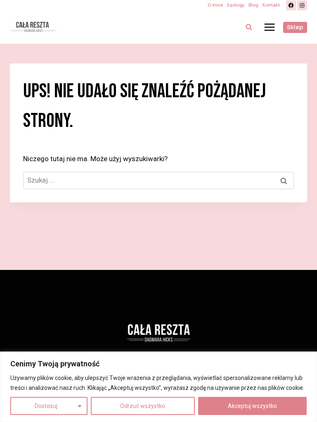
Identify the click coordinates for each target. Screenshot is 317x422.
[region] (158, 387)
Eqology (235, 5)
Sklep (295, 27)
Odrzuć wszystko (142, 406)
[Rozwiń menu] (269, 27)
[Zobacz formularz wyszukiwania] (248, 27)
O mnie (215, 5)
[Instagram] (302, 5)
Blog (253, 5)
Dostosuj (46, 406)
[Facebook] (291, 5)
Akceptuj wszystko (252, 406)
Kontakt (271, 5)
